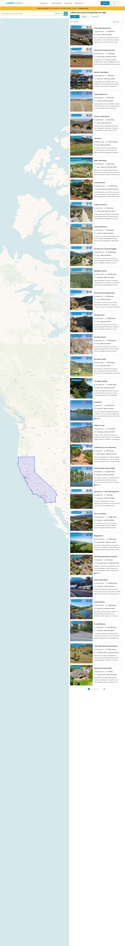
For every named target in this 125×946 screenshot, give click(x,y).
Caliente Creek (99, 425)
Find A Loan (68, 3)
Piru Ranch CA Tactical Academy (105, 249)
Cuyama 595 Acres (100, 227)
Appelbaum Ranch (100, 271)
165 (104, 689)
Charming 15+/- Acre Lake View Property (105, 448)
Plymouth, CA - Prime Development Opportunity (106, 492)
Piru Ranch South (100, 359)
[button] (2, 20)
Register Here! (83, 8)
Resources (78, 3)
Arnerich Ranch (99, 602)
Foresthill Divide (99, 624)
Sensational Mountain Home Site (105, 556)
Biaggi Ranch (98, 536)
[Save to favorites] (87, 27)
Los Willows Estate (100, 381)
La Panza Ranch (99, 182)
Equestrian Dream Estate (103, 668)
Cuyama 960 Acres (100, 94)
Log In (115, 3)
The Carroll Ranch (100, 514)
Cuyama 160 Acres (100, 205)
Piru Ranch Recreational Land (104, 293)
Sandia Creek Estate (101, 72)
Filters (95, 16)
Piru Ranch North (100, 337)
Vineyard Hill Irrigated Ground (104, 50)
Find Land (43, 3)
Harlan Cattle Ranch (101, 580)
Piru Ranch (97, 138)
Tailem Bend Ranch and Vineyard (105, 646)
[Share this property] (90, 27)
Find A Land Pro (56, 3)
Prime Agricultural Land (102, 28)
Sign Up (105, 3)
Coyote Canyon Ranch (101, 116)
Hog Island (97, 402)
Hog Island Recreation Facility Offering (104, 468)
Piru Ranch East (99, 315)
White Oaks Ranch (100, 160)
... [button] (100, 689)
